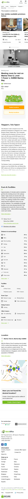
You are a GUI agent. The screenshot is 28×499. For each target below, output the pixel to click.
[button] (20, 20)
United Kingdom (5, 479)
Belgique (3, 474)
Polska (16, 471)
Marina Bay (3, 8)
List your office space (20, 449)
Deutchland (4, 469)
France (16, 459)
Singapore (20, 6)
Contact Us (18, 452)
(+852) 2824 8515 (5, 440)
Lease (7, 6)
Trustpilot (3, 414)
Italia (15, 461)
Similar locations (14, 107)
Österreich (17, 464)
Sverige (3, 461)
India (15, 476)
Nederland (4, 471)
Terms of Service (18, 489)
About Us (3, 454)
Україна (16, 469)
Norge (3, 464)
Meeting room (13, 6)
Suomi (3, 466)
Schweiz (16, 466)
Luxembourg (4, 476)
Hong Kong (17, 474)
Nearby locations (14, 112)
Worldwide (17, 479)
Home (2, 6)
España (3, 481)
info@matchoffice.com (6, 438)
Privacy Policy (8, 489)
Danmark (3, 459)
